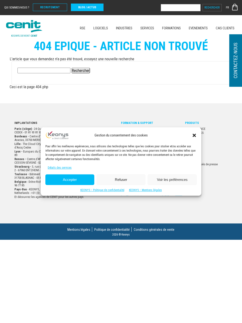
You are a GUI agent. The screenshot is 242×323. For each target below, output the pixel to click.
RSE (82, 28)
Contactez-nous (235, 61)
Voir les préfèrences (172, 180)
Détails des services (60, 168)
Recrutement (50, 7)
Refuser (121, 180)
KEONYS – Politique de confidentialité (102, 190)
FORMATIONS (171, 28)
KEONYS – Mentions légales (145, 190)
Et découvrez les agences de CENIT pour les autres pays (48, 197)
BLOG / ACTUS (87, 7)
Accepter (70, 180)
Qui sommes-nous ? (16, 7)
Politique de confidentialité (112, 229)
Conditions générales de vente (154, 229)
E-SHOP (235, 7)
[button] (194, 135)
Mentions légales (78, 229)
